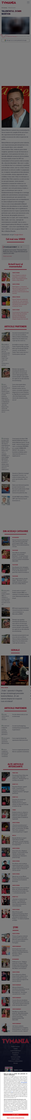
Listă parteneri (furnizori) (8, 1111)
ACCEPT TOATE (15, 1114)
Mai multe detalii (24, 1082)
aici (12, 1091)
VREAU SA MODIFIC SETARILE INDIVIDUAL (15, 1117)
